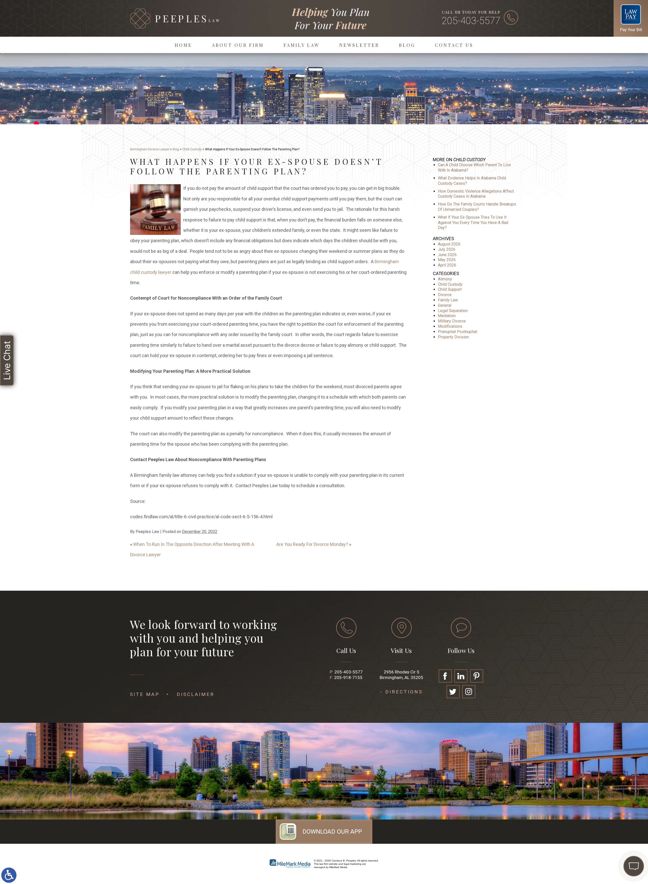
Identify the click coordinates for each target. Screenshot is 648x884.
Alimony (445, 279)
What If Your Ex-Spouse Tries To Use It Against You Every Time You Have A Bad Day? (473, 222)
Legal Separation (453, 310)
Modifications (450, 326)
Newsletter (359, 45)
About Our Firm (238, 45)
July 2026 (446, 249)
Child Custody (192, 149)
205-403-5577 (471, 20)
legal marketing (352, 863)
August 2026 (449, 244)
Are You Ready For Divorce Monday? (312, 544)
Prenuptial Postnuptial (457, 331)
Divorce (445, 294)
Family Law (301, 45)
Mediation (447, 315)
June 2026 (447, 254)
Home (183, 45)
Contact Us (454, 45)
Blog (407, 45)
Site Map (144, 694)
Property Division (453, 337)
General (444, 305)
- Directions (401, 692)
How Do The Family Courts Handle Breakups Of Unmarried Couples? (477, 207)
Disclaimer (195, 694)
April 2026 (447, 265)
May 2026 (447, 259)
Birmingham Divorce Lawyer (149, 149)
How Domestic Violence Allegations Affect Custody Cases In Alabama (476, 194)
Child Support (450, 289)
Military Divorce (452, 321)
